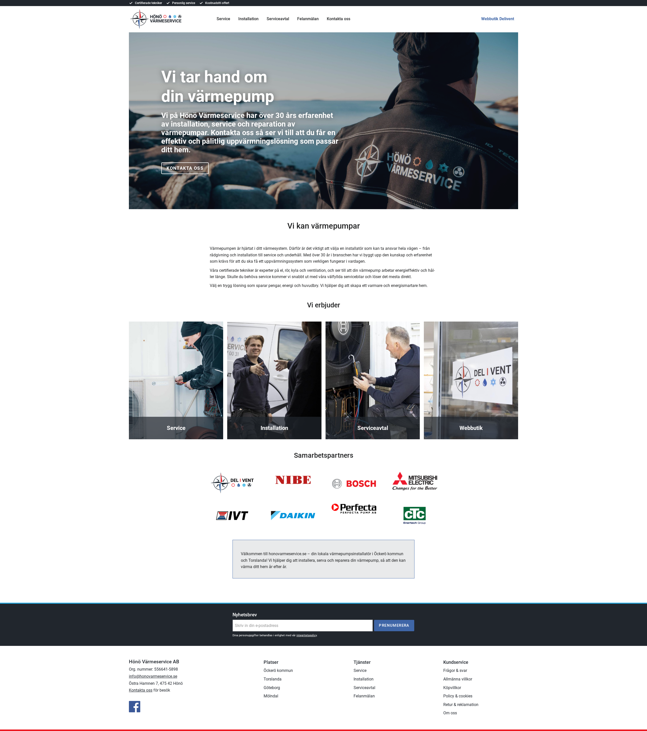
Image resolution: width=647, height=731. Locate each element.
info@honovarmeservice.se (153, 676)
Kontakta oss (185, 168)
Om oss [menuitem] (450, 713)
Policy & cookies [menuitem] (457, 696)
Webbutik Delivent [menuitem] (497, 18)
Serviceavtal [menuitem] (278, 18)
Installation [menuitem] (248, 18)
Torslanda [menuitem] (273, 679)
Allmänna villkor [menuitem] (457, 679)
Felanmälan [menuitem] (308, 18)
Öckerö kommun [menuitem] (278, 670)
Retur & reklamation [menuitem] (460, 704)
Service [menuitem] (223, 18)
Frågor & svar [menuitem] (455, 670)
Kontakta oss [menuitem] (338, 18)
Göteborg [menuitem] (272, 687)
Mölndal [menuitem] (271, 696)
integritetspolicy (306, 635)
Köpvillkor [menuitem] (452, 687)
